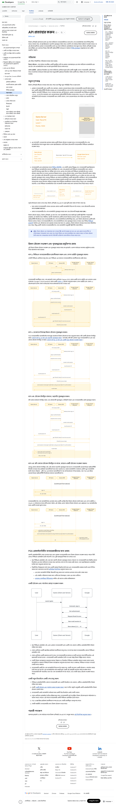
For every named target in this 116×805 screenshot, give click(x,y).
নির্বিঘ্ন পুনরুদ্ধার (75, 48)
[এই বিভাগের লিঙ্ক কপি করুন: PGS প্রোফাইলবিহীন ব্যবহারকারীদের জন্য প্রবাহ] (71, 551)
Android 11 (73, 783)
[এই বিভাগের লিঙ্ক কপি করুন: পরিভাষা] (37, 58)
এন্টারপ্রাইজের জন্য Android (29, 772)
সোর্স (26, 778)
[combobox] (65, 2)
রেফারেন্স (40, 11)
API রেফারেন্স (89, 774)
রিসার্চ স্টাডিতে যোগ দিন (106, 778)
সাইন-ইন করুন (110, 2)
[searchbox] (11, 16)
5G (41, 781)
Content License (46, 734)
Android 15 (73, 772)
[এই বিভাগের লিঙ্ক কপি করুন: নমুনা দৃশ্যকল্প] (41, 81)
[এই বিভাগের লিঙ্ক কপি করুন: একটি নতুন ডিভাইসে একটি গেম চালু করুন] (60, 679)
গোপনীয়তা (42, 778)
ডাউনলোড (14, 11)
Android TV (58, 778)
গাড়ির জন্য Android (60, 775)
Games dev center (9, 7)
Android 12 (73, 781)
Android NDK (89, 779)
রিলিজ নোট (31, 36)
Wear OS (57, 770)
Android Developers (33, 26)
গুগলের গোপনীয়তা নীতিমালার (44, 578)
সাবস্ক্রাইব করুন (94, 801)
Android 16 (73, 770)
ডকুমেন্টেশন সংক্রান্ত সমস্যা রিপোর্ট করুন (107, 771)
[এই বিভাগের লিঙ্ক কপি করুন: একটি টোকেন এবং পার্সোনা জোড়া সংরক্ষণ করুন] (65, 584)
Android (27, 769)
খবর (26, 781)
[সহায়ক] (93, 26)
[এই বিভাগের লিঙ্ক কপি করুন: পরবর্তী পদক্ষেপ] (43, 711)
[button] (10, 45)
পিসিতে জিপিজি (56, 167)
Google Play (21, 2)
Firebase (62, 793)
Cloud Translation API (58, 19)
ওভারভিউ (4, 11)
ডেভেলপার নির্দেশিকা (90, 771)
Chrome (54, 793)
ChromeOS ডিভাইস (60, 772)
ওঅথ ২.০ (60, 281)
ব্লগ (25, 784)
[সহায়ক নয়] (95, 26)
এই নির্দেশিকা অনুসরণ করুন (83, 714)
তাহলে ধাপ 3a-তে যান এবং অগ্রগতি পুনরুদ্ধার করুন (47, 338)
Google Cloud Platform (74, 793)
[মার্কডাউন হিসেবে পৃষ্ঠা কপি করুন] (61, 32)
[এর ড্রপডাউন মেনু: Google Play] (27, 2)
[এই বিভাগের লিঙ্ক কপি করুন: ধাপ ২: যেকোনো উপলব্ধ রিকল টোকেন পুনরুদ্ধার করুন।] (69, 332)
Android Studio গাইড (91, 769)
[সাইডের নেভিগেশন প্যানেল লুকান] (20, 802)
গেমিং (41, 767)
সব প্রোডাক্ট (86, 793)
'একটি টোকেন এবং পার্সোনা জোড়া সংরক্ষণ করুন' (50, 687)
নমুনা (23, 11)
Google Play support (106, 775)
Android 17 (73, 767)
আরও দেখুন (35, 2)
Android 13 (73, 778)
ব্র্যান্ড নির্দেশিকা (42, 801)
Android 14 (73, 775)
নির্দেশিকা (31, 11)
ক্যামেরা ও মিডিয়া (44, 775)
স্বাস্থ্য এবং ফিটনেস (44, 772)
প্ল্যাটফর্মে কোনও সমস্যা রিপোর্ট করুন (106, 767)
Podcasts (27, 786)
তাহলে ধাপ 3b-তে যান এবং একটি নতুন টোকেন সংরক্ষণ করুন (64, 340)
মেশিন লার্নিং (43, 770)
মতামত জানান (90, 33)
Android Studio (98, 2)
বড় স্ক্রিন (57, 767)
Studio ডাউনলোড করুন (91, 777)
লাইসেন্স (34, 801)
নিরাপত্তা (27, 775)
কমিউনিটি (50, 11)
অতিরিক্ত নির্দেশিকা (54, 569)
